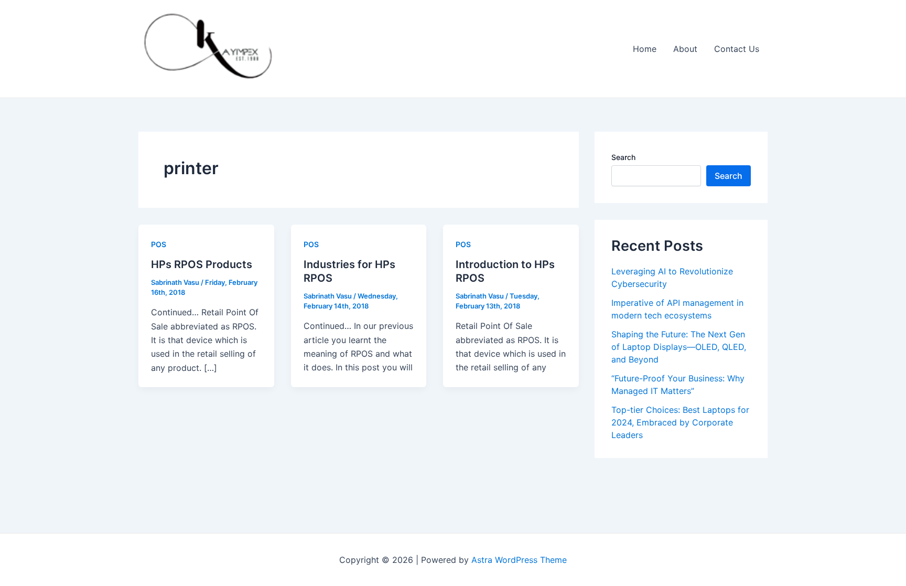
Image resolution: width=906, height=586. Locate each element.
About (685, 49)
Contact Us (736, 49)
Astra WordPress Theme (519, 560)
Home (644, 49)
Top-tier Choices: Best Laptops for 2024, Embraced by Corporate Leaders (680, 422)
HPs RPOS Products (201, 264)
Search (623, 157)
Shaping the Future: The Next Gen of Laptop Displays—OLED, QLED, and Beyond (678, 347)
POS (158, 244)
